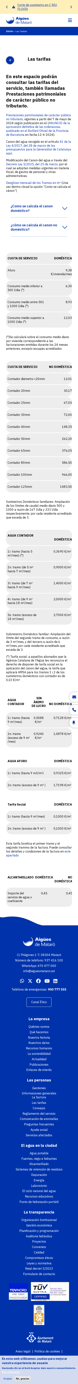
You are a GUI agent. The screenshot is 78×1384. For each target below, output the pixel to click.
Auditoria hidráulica (39, 1236)
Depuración (39, 1175)
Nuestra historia (39, 1037)
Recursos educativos (39, 1196)
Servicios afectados (39, 1135)
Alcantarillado (39, 1164)
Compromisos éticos (39, 1258)
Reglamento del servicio (39, 1113)
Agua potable (39, 1153)
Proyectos (39, 1241)
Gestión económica (39, 1225)
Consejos (39, 1108)
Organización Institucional (39, 1220)
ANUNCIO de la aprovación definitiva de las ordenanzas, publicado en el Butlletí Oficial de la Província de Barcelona (38, 129)
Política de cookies (47, 1351)
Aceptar (7, 1378)
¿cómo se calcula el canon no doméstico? (34, 227)
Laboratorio (39, 1186)
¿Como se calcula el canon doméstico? (32, 208)
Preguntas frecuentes (39, 1124)
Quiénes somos (39, 1026)
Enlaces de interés (39, 1070)
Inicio (9, 31)
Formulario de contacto (39, 1274)
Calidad (39, 1252)
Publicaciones (39, 1064)
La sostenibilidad (39, 1054)
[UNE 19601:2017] (18, 1292)
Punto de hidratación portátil (39, 1202)
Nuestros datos (39, 1043)
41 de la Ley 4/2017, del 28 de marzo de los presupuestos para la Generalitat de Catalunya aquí (38, 147)
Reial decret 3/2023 (39, 1268)
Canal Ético (39, 1002)
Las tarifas (39, 1103)
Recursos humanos (39, 1048)
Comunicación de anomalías (39, 1119)
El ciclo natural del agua (39, 1191)
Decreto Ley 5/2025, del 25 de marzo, (32, 164)
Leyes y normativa (39, 1263)
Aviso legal (23, 1351)
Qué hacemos (39, 1032)
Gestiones (39, 1088)
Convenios (39, 1247)
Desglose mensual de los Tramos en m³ (33, 183)
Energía (39, 1180)
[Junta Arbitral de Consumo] (39, 1315)
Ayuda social (39, 1130)
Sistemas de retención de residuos (39, 1169)
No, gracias (22, 1378)
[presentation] (7, 7)
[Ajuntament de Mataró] (39, 1338)
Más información (11, 1372)
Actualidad (39, 1059)
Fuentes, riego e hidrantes (39, 1159)
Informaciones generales (39, 1093)
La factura (39, 1097)
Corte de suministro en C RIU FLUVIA (37, 7)
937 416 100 (53, 960)
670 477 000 (47, 966)
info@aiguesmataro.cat (39, 971)
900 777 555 (57, 989)
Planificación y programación (39, 1231)
